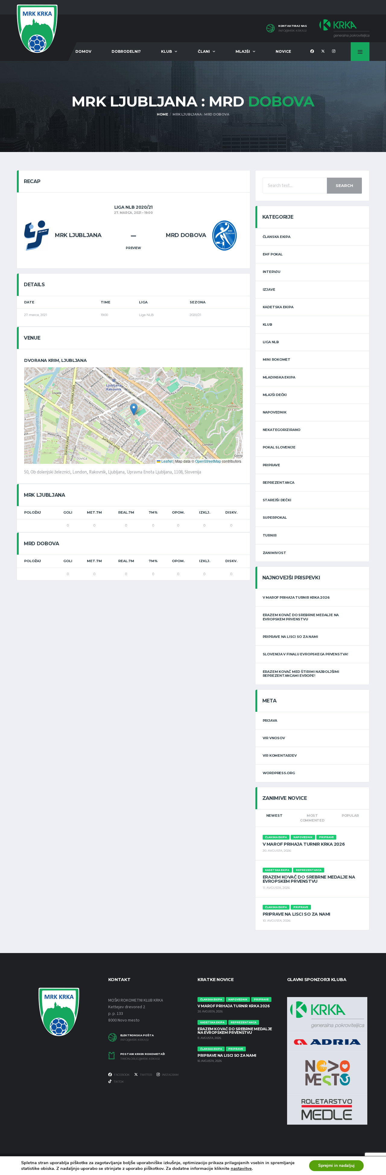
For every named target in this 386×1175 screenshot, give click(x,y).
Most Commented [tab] (312, 818)
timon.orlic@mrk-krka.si (140, 1058)
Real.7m (126, 512)
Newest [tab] (274, 815)
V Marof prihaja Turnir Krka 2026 (296, 597)
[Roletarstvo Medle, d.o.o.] (326, 1109)
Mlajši (243, 51)
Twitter (145, 1074)
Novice (283, 51)
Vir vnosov (274, 738)
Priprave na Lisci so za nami (290, 637)
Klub (166, 51)
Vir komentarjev (280, 755)
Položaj (32, 512)
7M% (153, 512)
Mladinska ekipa (279, 377)
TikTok (118, 1081)
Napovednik (274, 412)
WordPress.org (279, 773)
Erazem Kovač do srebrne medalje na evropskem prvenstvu (301, 617)
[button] (134, 409)
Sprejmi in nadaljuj (336, 1165)
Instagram (170, 1074)
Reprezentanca (278, 482)
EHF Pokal (273, 254)
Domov (83, 51)
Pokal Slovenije (279, 447)
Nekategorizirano (281, 430)
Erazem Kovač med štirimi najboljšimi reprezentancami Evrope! (301, 674)
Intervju (271, 272)
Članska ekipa (276, 237)
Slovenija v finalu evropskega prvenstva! (305, 654)
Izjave (269, 289)
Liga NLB (271, 342)
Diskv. (231, 512)
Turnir (270, 535)
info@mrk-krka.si (292, 30)
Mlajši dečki (275, 395)
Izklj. (204, 512)
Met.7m (94, 512)
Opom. (178, 512)
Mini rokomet (276, 359)
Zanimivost (274, 553)
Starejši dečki (277, 500)
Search (344, 185)
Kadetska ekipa (278, 307)
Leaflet (166, 461)
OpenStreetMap (208, 461)
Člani (204, 51)
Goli (67, 512)
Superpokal (275, 517)
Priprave (271, 465)
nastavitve (241, 1168)
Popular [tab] (350, 815)
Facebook (121, 1074)
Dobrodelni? (126, 51)
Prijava (270, 720)
